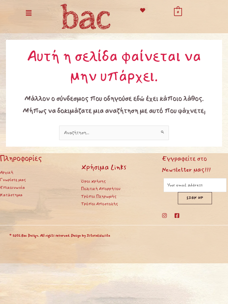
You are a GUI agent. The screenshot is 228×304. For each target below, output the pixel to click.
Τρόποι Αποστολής (99, 204)
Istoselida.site (98, 235)
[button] (28, 13)
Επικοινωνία (12, 187)
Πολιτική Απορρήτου (101, 189)
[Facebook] (177, 215)
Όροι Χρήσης (93, 181)
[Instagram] (164, 215)
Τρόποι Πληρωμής (98, 196)
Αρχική (6, 172)
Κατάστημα (11, 195)
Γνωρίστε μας (13, 180)
